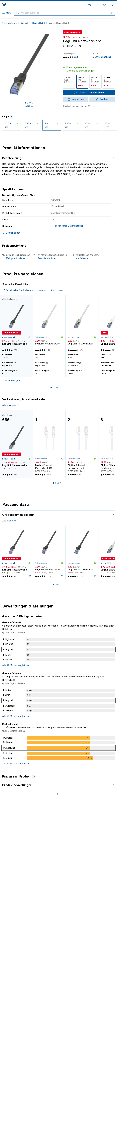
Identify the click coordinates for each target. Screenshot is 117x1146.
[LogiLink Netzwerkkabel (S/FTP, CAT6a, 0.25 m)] (16, 552)
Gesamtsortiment (9, 23)
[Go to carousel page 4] (58, 387)
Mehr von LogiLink (101, 55)
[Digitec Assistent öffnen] (104, 5)
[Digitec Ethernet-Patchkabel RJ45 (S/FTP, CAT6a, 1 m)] (81, 444)
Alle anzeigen (57, 290)
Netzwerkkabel (38, 23)
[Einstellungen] (89, 5)
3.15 (66, 37)
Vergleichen (78, 99)
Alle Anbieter (82, 258)
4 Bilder (29, 106)
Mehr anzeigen (12, 380)
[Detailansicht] (58, 650)
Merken (104, 99)
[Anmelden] (97, 5)
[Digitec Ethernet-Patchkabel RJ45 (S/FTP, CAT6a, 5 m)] (49, 444)
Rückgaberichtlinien (15, 258)
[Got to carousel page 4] (32, 102)
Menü (8, 12)
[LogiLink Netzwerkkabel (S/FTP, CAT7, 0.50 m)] (49, 323)
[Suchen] (17, 12)
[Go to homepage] (4, 4)
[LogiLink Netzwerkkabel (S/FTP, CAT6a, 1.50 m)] (49, 552)
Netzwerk (24, 23)
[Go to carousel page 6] (62, 387)
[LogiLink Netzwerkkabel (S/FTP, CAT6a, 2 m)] (81, 552)
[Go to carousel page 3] (56, 387)
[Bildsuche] (111, 13)
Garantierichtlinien (47, 258)
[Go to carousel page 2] (53, 387)
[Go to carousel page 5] (60, 387)
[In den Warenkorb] (29, 576)
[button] (89, 69)
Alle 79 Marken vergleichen (15, 665)
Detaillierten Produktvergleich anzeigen (26, 290)
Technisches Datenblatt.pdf (69, 225)
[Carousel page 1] (51, 387)
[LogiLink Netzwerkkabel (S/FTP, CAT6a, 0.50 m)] (81, 323)
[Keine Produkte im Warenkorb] (112, 5)
